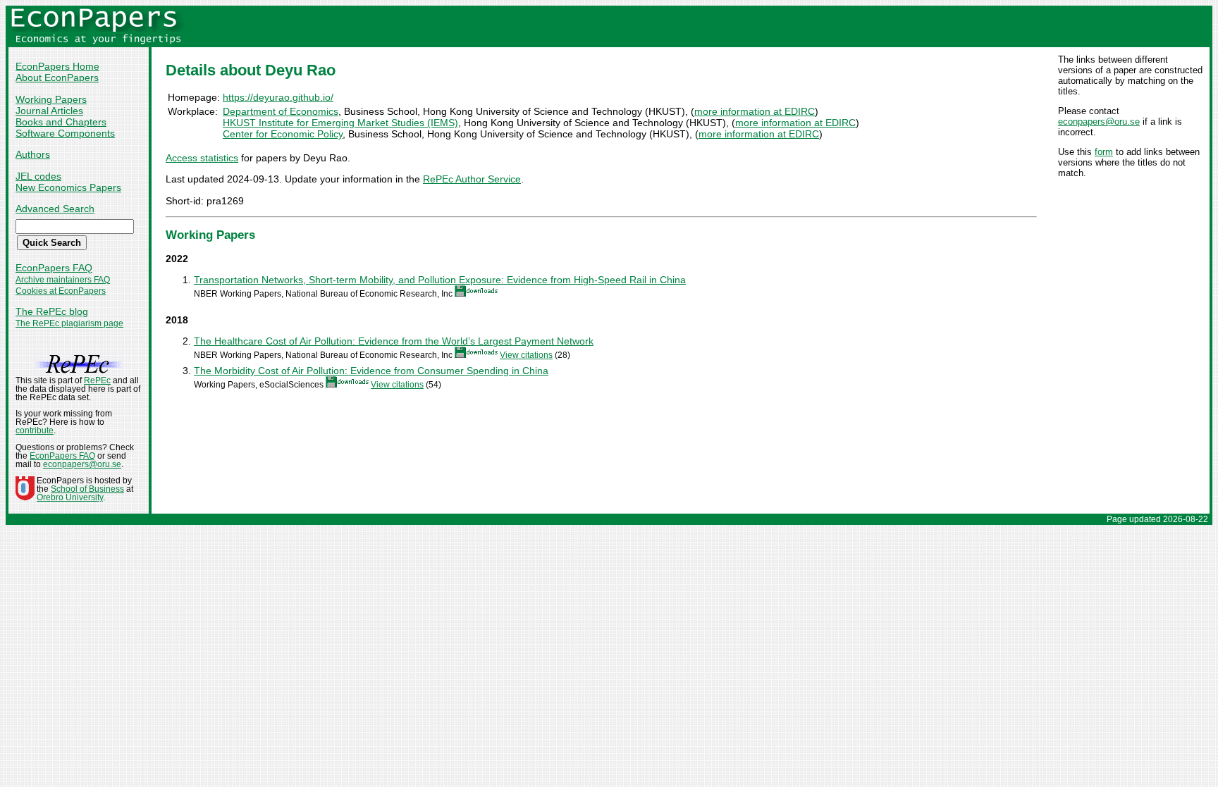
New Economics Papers (68, 187)
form (1104, 152)
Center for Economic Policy (283, 134)
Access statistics (202, 157)
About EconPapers (57, 77)
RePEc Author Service (472, 179)
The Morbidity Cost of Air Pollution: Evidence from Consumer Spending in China (371, 370)
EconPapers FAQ (54, 267)
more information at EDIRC (754, 111)
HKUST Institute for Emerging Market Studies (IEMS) (340, 122)
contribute (35, 430)
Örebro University (70, 497)
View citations (526, 355)
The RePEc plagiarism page (69, 323)
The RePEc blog (52, 311)
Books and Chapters (61, 122)
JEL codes (38, 176)
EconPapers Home (57, 66)
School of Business (87, 489)
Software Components (65, 133)
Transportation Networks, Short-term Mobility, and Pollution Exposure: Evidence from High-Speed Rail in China (440, 279)
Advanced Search (55, 208)
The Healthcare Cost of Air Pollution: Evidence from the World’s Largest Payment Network (393, 341)
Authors (33, 154)
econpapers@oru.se (1099, 121)
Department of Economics (280, 111)
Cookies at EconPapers (61, 291)
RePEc (97, 380)
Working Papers (51, 99)
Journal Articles (49, 110)
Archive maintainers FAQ (63, 279)
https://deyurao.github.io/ (278, 97)
